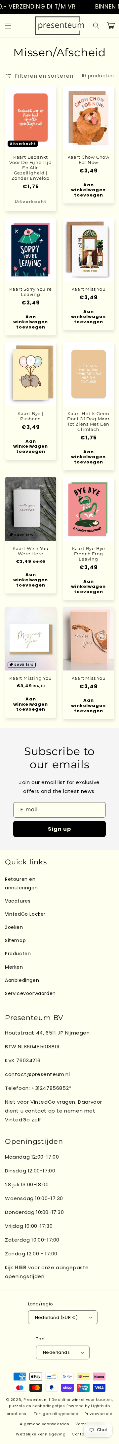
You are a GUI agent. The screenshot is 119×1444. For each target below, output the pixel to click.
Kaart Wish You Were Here (31, 551)
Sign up (59, 829)
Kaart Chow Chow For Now (88, 159)
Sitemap (15, 940)
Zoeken (14, 927)
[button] (8, 25)
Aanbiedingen (22, 980)
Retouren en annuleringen (21, 883)
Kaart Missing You (30, 678)
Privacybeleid (98, 1413)
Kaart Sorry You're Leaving (30, 291)
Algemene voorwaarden (44, 1424)
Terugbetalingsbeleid (56, 1413)
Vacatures (17, 901)
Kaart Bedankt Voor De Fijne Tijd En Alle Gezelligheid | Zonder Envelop (30, 167)
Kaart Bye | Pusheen (31, 416)
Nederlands (56, 1352)
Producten (18, 953)
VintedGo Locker (25, 914)
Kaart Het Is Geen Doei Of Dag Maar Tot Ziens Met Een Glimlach (88, 421)
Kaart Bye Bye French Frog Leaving (88, 554)
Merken (14, 967)
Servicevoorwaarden (30, 993)
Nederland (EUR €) (56, 1317)
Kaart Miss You (88, 289)
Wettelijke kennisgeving (40, 1434)
